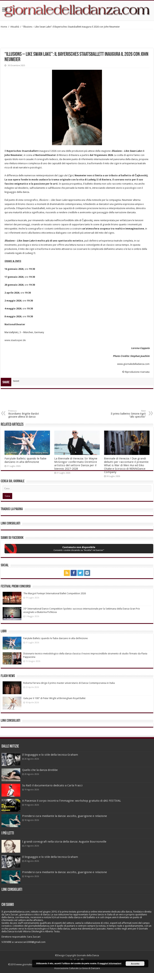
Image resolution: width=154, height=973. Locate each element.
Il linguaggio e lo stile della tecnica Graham (50, 754)
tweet (16, 381)
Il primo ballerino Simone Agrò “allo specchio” (128, 414)
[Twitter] (80, 573)
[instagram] (87, 573)
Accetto (135, 963)
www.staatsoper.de (15, 340)
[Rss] (67, 573)
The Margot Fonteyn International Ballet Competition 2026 (54, 593)
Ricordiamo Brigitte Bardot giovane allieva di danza (23, 414)
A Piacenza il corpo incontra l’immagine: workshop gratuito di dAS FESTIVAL (71, 800)
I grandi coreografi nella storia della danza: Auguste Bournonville (64, 841)
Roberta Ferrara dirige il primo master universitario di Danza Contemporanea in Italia (69, 683)
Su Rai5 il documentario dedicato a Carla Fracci (52, 785)
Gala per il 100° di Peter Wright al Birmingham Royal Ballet (54, 698)
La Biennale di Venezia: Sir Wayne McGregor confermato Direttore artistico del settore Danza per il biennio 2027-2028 (75, 463)
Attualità (14, 26)
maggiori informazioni (110, 963)
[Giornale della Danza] (77, 11)
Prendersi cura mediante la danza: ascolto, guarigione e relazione (64, 816)
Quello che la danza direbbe (40, 770)
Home (4, 26)
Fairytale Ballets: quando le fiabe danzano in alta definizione (25, 460)
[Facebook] (74, 573)
